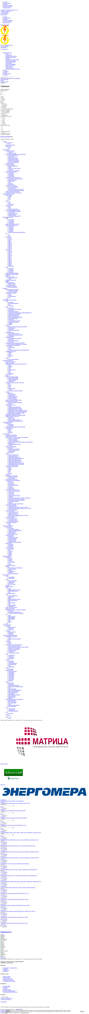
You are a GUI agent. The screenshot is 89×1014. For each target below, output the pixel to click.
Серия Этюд (11, 679)
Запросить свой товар (8, 978)
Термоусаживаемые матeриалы (15, 402)
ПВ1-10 (10, 242)
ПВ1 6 (9, 241)
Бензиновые (11, 424)
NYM (7, 218)
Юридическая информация (9, 990)
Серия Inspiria (11, 666)
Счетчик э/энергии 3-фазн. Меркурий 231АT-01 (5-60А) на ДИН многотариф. (18, 887)
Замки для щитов (12, 605)
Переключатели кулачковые (14, 313)
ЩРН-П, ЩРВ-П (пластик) (14, 589)
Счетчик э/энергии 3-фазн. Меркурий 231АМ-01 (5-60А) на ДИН (15, 803)
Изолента (10, 403)
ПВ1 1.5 (10, 238)
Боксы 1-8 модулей (10, 608)
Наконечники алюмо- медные (15, 408)
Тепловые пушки (12, 541)
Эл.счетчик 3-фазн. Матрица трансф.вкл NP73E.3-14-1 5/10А (14, 923)
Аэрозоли (10, 152)
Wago (9, 386)
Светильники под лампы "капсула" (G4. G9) (18, 507)
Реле (9, 304)
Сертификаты (6, 970)
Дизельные (10, 425)
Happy (9, 715)
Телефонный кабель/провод (12, 273)
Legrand (10, 196)
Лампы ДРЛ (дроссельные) (14, 459)
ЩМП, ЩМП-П (11, 616)
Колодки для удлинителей (14, 648)
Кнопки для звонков (10, 145)
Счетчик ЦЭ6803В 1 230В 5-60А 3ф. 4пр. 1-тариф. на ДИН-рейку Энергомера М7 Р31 (20, 857)
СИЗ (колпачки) (11, 388)
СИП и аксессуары (10, 276)
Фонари (7, 566)
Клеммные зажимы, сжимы (12, 376)
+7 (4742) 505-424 (4, 12)
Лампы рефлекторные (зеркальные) (16, 464)
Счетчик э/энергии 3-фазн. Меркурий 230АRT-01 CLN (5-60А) (14, 899)
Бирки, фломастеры (12, 287)
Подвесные (10, 487)
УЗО (9, 331)
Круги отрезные (12, 188)
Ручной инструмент (10, 164)
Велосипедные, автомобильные (15, 567)
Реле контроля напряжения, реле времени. (17, 344)
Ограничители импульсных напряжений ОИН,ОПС (20, 312)
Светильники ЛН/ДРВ (13, 521)
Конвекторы (11, 536)
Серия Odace (11, 676)
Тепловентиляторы (12, 538)
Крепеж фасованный (13, 396)
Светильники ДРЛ (12, 520)
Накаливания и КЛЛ (13, 476)
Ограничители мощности (14, 333)
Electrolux (10, 551)
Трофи (9, 564)
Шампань (10, 698)
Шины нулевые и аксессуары (12, 416)
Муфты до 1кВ (11, 284)
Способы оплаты (7, 3)
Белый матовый (11, 697)
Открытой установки (13, 290)
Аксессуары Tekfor (12, 580)
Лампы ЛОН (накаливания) (14, 461)
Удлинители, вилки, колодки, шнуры (14, 644)
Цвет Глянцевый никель (13, 685)
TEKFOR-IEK (11, 606)
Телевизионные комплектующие (13, 414)
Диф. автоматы (11, 327)
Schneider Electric (12, 296)
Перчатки (10, 183)
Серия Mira (10, 669)
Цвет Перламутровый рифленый (15, 686)
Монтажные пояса (12, 179)
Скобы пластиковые (12, 398)
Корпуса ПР (11, 596)
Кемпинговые (11, 483)
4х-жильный (11, 221)
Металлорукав (9, 205)
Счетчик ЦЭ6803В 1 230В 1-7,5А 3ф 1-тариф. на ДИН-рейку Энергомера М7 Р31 (19, 875)
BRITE (9, 718)
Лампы (7, 453)
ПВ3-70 (10, 264)
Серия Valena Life (12, 664)
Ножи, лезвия (11, 156)
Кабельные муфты (10, 282)
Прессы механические (13, 162)
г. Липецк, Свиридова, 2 (6, 11)
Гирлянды (10, 447)
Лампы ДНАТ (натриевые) (14, 457)
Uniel (9, 147)
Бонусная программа (7, 5)
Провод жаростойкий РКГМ (12, 274)
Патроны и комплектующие (14, 444)
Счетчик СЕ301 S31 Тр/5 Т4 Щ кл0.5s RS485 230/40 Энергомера (15, 863)
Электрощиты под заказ (8, 979)
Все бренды (3, 957)
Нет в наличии (4, 842)
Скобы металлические (13, 209)
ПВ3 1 (9, 253)
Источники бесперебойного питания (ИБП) (15, 426)
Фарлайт (10, 473)
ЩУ (9, 592)
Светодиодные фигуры (13, 450)
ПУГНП (7, 275)
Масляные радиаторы (13, 537)
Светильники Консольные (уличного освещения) (19, 497)
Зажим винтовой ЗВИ (13, 377)
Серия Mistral (11, 577)
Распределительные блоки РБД (15, 317)
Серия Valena (11, 662)
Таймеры (10, 323)
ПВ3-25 (10, 261)
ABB (7, 301)
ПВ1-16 (10, 244)
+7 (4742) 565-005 (4, 46)
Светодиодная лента (10, 510)
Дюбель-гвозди (11, 395)
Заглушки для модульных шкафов (15, 613)
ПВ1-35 (10, 246)
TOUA (7, 375)
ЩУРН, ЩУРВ (11, 593)
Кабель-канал (9, 195)
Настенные (10, 481)
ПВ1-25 (10, 245)
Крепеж (7, 391)
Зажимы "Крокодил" (13, 165)
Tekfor (9, 367)
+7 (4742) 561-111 (4, 49)
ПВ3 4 (9, 256)
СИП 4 (9, 278)
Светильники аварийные (11, 435)
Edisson (10, 554)
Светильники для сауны (11, 436)
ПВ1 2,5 (10, 239)
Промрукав (10, 373)
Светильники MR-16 (13, 509)
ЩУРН (9, 621)
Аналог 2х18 (11, 492)
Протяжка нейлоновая (13, 158)
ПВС (7, 267)
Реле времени (11, 336)
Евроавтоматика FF (10, 332)
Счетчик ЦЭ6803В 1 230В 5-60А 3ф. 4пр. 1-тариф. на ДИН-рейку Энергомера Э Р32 (19, 839)
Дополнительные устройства (14, 309)
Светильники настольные (11, 475)
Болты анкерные (12, 394)
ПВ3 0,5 (10, 251)
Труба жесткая (11, 212)
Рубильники (11, 305)
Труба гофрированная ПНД (14, 216)
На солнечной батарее (13, 485)
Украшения (10, 452)
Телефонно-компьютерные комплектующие (15, 415)
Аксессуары (11, 528)
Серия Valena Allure (12, 663)
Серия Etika (10, 660)
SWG (9, 523)
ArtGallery (10, 680)
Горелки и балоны (12, 153)
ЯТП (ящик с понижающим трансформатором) (18, 350)
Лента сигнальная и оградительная (13, 400)
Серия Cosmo (11, 657)
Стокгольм (10, 713)
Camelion (10, 558)
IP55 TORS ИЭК (12, 706)
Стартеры (10, 445)
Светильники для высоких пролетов (16, 500)
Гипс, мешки (8, 374)
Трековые (10, 502)
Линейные (10, 496)
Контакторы (11, 302)
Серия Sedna (11, 677)
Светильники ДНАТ (12, 518)
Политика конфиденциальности (10, 992)
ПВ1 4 (9, 240)
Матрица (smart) (11, 627)
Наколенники (11, 181)
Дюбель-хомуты (11, 369)
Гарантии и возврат (7, 6)
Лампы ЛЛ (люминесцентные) (15, 460)
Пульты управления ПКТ (14, 316)
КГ (6, 233)
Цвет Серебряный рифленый (14, 690)
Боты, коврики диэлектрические (15, 178)
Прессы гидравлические (13, 161)
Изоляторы (10, 417)
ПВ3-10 (10, 259)
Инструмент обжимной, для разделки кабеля (16, 154)
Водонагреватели (9, 548)
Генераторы (8, 423)
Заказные (10, 346)
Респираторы (11, 184)
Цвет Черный (11, 693)
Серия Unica (11, 678)
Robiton (10, 642)
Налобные (10, 572)
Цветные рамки (11, 695)
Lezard (7, 667)
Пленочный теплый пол (13, 529)
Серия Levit (10, 656)
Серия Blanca (11, 672)
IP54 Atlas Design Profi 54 (13, 705)
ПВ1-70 (10, 248)
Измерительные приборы (11, 171)
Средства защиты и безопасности (13, 177)
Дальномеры (11, 175)
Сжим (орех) (11, 381)
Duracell (10, 559)
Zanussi (10, 552)
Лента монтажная (12, 397)
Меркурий (10, 628)
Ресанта (10, 431)
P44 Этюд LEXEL (12, 702)
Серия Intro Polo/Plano (13, 711)
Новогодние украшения (11, 446)
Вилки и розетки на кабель (14, 645)
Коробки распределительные (12, 289)
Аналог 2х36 (11, 493)
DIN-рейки (10, 610)
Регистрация (6, 987)
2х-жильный (11, 219)
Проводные (8, 146)
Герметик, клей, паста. (11, 361)
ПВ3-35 (10, 262)
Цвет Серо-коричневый (13, 691)
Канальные (10, 544)
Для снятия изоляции (13, 155)
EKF (7, 623)
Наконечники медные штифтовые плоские (17, 410)
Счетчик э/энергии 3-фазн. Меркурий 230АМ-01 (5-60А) (13, 810)
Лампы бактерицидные (13, 454)
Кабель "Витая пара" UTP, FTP (12, 224)
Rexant (9, 384)
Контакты (5, 4)
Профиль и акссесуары (13, 514)
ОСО (9, 348)
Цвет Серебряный (12, 688)
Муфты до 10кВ (11, 283)
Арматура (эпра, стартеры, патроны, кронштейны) (17, 437)
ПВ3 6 (9, 257)
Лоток (7, 200)
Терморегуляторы (12, 531)
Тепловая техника (10, 535)
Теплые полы (9, 527)
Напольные (10, 545)
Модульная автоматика (13, 303)
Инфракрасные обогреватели (14, 542)
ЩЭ (9, 603)
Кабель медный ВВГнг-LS (11, 225)
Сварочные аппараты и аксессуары (13, 192)
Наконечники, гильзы (10, 404)
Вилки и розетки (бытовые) (14, 638)
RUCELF (10, 432)
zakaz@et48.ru (4, 47)
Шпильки (10, 393)
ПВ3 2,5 (10, 255)
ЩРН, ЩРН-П (11, 619)
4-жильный (10, 230)
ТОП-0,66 (10, 355)
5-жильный (10, 231)
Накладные (10, 582)
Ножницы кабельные (13, 157)
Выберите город (9, 45)
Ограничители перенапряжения (15, 334)
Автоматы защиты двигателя (14, 338)
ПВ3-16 (10, 260)
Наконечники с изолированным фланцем (17, 411)
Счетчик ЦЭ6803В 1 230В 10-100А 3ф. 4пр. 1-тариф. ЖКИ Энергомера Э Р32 (18, 845)
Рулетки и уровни (10, 163)
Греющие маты (11, 532)
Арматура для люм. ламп (13, 438)
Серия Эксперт (11, 708)
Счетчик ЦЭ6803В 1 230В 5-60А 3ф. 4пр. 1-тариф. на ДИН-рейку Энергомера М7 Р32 (20, 851)
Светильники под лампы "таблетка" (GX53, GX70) (19, 508)
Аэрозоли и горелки (10, 150)
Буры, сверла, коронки (13, 186)
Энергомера (11, 629)
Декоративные (11, 571)
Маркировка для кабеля (11, 285)
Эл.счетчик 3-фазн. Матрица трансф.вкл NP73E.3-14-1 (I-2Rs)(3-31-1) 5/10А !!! (18, 911)
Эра (9, 143)
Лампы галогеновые (12, 455)
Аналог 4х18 (11, 494)
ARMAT (10, 324)
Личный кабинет (7, 986)
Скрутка (10, 389)
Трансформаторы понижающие (13, 345)
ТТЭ (9, 356)
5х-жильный (11, 223)
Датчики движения (12, 439)
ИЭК (9, 198)
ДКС (9, 197)
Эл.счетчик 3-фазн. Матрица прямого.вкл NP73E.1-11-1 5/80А (14, 917)
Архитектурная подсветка (14, 495)
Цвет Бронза (11, 684)
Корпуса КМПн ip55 (12, 595)
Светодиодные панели (13, 501)
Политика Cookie (25, 1012)
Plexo (9, 704)
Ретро (9, 687)
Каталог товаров (6, 976)
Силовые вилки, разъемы (11, 636)
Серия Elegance (11, 709)
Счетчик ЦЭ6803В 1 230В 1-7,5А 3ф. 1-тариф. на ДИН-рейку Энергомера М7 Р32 (19, 869)
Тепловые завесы (12, 539)
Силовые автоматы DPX (13, 330)
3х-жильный (11, 220)
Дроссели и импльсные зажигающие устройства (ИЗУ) (20, 442)
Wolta (9, 469)
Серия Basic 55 (11, 655)
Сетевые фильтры (12, 650)
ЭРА (9, 372)
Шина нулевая (11, 418)
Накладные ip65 (11, 584)
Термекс (10, 553)
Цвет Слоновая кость (13, 692)
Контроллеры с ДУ (12, 516)
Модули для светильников (14, 490)
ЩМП (9, 588)
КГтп (9, 235)
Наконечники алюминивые (14, 407)
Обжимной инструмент (13, 160)
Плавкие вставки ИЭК (13, 315)
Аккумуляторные (12, 568)
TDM (7, 587)
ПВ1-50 (10, 247)
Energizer (10, 560)
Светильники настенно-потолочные (16, 499)
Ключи (9, 167)
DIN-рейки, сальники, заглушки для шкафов (15, 609)
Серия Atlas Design (12, 671)
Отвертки (10, 169)
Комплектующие (12, 214)
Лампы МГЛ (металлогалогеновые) (16, 462)
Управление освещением (11, 522)
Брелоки (10, 570)
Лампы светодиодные (13, 465)
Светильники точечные (11, 504)
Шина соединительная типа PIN (15, 421)
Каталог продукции (5, 136)
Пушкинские (11, 488)
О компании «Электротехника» (10, 967)
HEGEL (10, 295)
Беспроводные (9, 142)
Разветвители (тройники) (14, 649)
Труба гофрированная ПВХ (14, 211)
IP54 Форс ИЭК (11, 700)
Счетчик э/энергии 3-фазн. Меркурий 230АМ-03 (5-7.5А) (13, 825)
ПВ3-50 (10, 263)
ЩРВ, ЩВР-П (11, 617)
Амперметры (11, 172)
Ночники (8, 474)
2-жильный (10, 227)
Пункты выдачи (6, 7)
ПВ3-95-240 (11, 266)
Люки (7, 298)
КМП (9, 615)
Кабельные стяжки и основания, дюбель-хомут (16, 363)
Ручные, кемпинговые (13, 573)
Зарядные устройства (10, 565)
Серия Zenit (10, 658)
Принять (82, 1011)
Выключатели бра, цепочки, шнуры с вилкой (18, 647)
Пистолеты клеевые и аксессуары (15, 189)
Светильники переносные (11, 479)
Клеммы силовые (12, 380)
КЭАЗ (7, 358)
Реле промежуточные (13, 318)
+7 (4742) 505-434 (4, 13)
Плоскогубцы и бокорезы (14, 170)
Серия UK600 (11, 578)
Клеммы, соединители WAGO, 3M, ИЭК (15, 382)
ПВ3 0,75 (10, 252)
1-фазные (8, 626)
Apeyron (10, 468)
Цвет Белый (11, 683)
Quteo (9, 665)
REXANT (10, 366)
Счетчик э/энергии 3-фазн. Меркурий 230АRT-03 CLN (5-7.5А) (15, 893)
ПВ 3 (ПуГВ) (9, 249)
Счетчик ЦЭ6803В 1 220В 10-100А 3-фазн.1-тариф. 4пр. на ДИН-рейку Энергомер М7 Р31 (21, 832)
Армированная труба (13, 213)
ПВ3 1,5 (10, 254)
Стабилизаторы (9, 428)
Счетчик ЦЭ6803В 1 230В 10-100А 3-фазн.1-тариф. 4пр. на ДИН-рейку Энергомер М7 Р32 (21, 881)
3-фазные (8, 630)
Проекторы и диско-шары (14, 449)
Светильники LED (12, 506)
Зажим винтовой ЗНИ (13, 379)
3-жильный (10, 228)
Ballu (9, 550)
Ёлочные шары (11, 451)
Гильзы (10, 405)
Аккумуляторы (11, 561)
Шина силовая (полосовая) (14, 419)
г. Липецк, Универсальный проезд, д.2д (9, 9)
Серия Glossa (11, 673)
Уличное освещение (10, 517)
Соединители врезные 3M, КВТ (15, 390)
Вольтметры (11, 174)
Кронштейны (11, 443)
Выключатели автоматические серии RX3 (17, 326)
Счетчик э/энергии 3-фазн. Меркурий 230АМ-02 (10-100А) (14, 817)
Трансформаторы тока (11, 351)
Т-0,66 (9, 354)
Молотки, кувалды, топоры (14, 168)
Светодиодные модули (13, 511)
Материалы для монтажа (11, 185)
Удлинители (11, 651)
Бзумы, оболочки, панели (11, 607)
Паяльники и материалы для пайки (16, 190)
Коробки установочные (11, 292)
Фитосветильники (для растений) (15, 503)
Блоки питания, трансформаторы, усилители (18, 515)
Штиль (9, 429)
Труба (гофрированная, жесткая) (13, 210)
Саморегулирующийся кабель (15, 530)
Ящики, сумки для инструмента (13, 191)
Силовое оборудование (13, 322)
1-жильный (10, 226)
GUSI (9, 294)
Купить (2, 807)
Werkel (7, 681)
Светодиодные (11, 478)
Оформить (17, 78)
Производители (6, 932)
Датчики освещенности (13, 440)
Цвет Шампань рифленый (14, 694)
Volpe (9, 467)
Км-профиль (11, 204)
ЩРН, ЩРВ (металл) (13, 591)
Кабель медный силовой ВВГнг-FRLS (16, 232)
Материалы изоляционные (12, 401)
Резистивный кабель (12, 534)
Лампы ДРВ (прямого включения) (16, 458)
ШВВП (7, 281)
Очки (9, 182)
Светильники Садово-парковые (13, 480)
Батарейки (8, 557)
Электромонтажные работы (9, 981)
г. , (7, 998)
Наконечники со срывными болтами (16, 412)
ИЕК (9, 207)
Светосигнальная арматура (14, 320)
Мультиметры (11, 176)
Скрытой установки (12, 291)
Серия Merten (11, 674)
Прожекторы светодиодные (12, 466)
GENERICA (11, 308)
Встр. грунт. (11, 482)
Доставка (5, 1)
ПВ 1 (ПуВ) (8, 237)
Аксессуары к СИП (12, 277)
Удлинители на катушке (13, 652)
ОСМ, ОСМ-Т (11, 347)
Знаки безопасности (10, 362)
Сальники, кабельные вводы (14, 612)
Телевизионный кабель (11, 280)
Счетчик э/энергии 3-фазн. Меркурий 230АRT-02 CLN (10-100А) (15, 905)
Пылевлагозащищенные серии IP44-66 (14, 699)
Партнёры (5, 969)
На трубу (10, 486)
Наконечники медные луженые (15, 409)
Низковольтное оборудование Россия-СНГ (15, 343)
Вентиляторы (9, 543)
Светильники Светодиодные (12, 489)
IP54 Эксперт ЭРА (12, 701)
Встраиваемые (11, 581)
